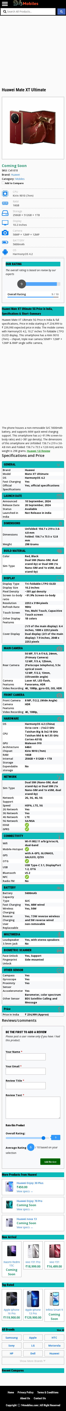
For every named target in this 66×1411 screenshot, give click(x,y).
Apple (33, 1337)
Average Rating (16, 1147)
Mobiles (20, 179)
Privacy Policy (26, 1392)
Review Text (15, 1095)
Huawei (32, 1174)
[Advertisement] (33, 52)
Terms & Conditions (47, 1392)
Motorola (54, 1345)
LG (33, 1345)
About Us (25, 1398)
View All (60, 1330)
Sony (11, 1345)
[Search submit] (61, 11)
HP (11, 1353)
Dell (32, 1353)
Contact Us (40, 1398)
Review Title (15, 1080)
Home (11, 1392)
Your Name (14, 1052)
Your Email (14, 1066)
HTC (54, 1337)
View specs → (25, 1191)
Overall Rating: (15, 1133)
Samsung (12, 1337)
